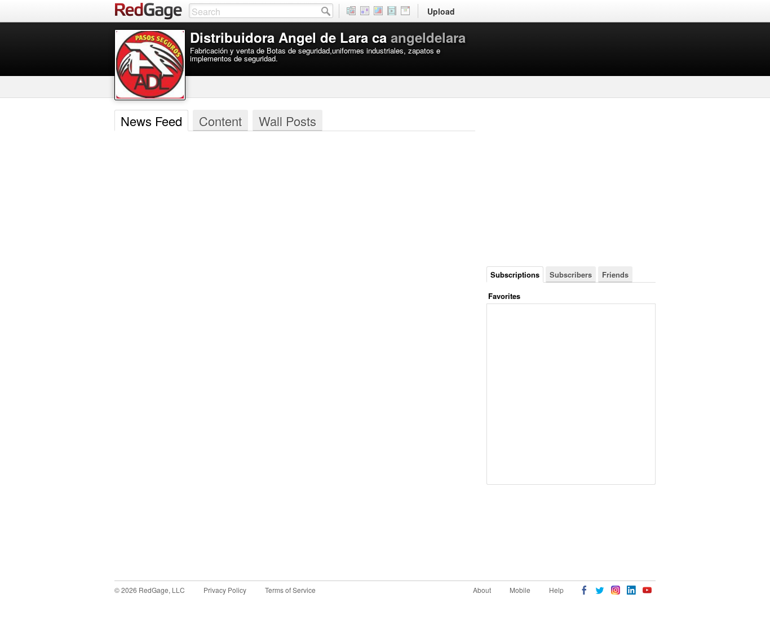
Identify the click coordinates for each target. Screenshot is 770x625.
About (482, 590)
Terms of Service (290, 590)
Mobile (520, 590)
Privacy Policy (224, 590)
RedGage (148, 11)
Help (556, 590)
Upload (441, 11)
